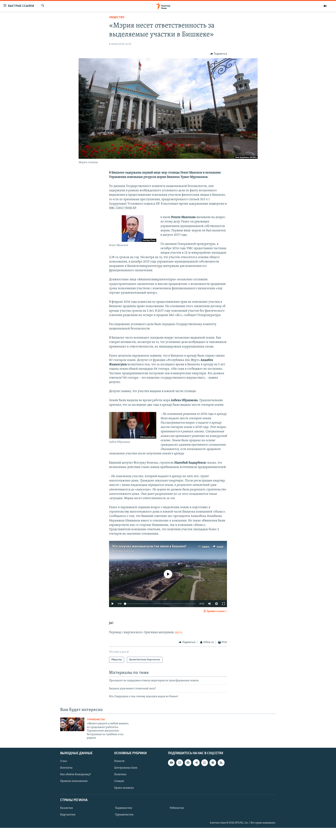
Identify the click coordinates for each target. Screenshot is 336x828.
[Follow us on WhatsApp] (204, 762)
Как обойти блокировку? (75, 774)
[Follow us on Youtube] (171, 762)
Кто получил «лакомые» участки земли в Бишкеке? (149, 546)
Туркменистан (96, 719)
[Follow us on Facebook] (188, 762)
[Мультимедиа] (325, 5)
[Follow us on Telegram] (196, 762)
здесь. (178, 632)
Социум (119, 781)
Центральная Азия (125, 768)
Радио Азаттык (125, 551)
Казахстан (66, 808)
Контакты (66, 768)
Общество (116, 17)
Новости (119, 761)
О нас (63, 761)
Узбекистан (177, 808)
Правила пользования (74, 781)
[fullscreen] (223, 603)
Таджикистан (123, 808)
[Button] (218, 54)
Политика (120, 774)
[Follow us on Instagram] (179, 762)
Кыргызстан (67, 814)
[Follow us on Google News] (212, 762)
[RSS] (221, 762)
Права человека (124, 788)
